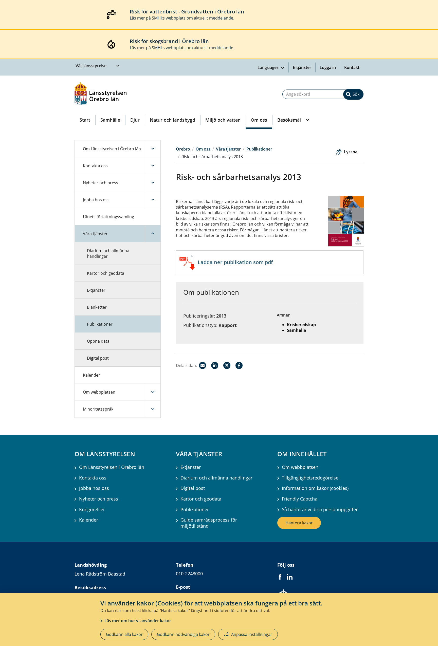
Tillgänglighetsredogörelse (310, 478)
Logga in (330, 67)
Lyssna (350, 152)
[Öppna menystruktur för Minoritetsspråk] (152, 409)
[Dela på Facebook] (239, 365)
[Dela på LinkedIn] (214, 365)
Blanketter (97, 307)
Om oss (259, 120)
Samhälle (110, 120)
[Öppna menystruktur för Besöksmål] (307, 120)
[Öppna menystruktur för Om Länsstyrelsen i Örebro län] (152, 148)
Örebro (183, 149)
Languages (269, 67)
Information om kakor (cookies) (315, 488)
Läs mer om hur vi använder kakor (137, 620)
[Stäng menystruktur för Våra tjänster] (152, 233)
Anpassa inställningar (251, 634)
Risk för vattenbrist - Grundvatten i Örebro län (187, 11)
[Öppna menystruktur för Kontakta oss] (152, 165)
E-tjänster (302, 67)
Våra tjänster (95, 233)
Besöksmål (289, 120)
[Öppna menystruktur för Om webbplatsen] (152, 392)
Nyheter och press (100, 183)
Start (85, 120)
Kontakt (351, 67)
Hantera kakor (299, 523)
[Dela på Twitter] (226, 365)
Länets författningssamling (108, 216)
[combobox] (322, 94)
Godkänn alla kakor (124, 634)
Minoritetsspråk (98, 409)
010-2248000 (189, 573)
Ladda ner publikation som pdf (235, 262)
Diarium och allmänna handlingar (108, 253)
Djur (135, 120)
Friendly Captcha (299, 499)
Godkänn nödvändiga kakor (183, 634)
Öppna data (98, 341)
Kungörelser (92, 509)
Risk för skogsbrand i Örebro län (169, 41)
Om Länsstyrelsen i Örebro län (112, 149)
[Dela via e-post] (202, 365)
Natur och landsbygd (172, 120)
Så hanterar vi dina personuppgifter (320, 509)
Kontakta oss (95, 166)
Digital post (98, 358)
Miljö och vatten (223, 120)
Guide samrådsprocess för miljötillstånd (208, 523)
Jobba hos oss (96, 199)
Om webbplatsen (99, 392)
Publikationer (100, 324)
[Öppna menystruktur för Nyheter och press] (152, 182)
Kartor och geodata (105, 273)
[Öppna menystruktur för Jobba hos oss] (152, 199)
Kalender (91, 375)
